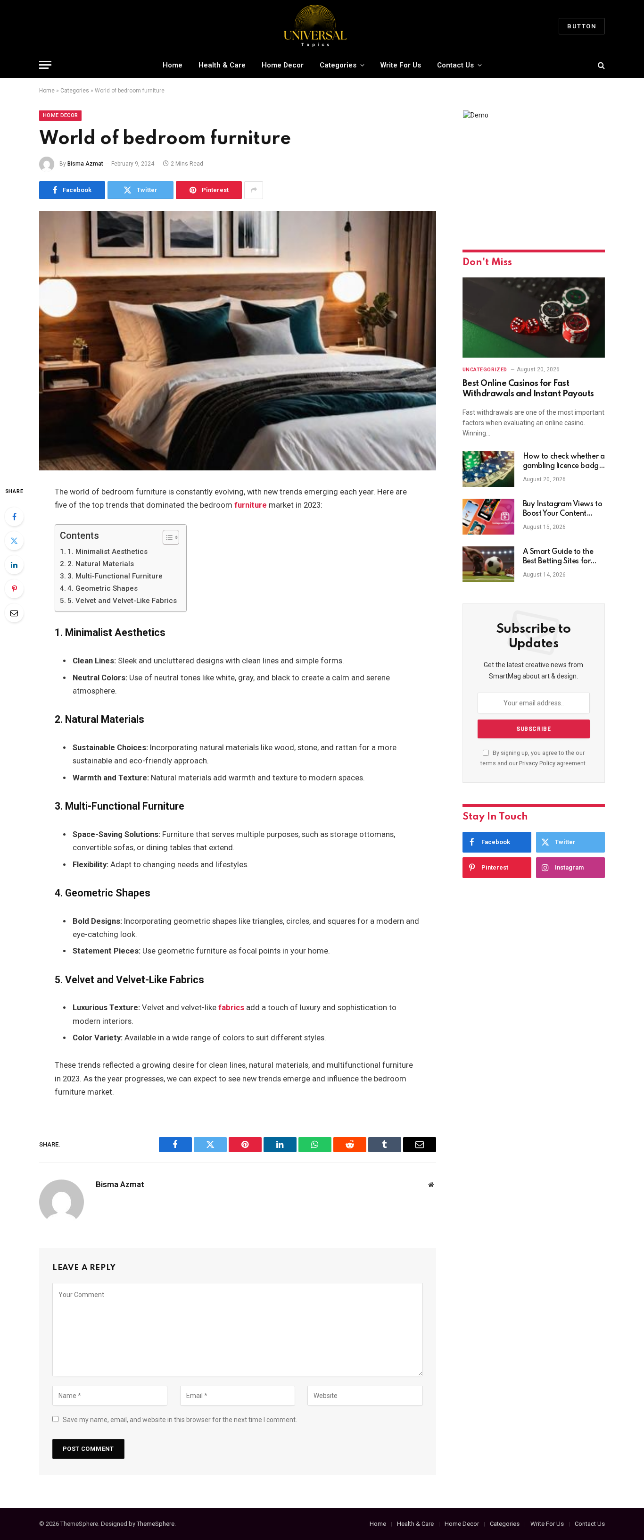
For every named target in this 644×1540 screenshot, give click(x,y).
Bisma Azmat (85, 163)
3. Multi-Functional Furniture (115, 576)
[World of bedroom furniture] (237, 340)
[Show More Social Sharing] (253, 190)
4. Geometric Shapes (102, 588)
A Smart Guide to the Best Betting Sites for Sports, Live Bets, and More (558, 557)
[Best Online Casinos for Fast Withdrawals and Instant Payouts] (533, 317)
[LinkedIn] (14, 564)
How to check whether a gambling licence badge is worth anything (564, 462)
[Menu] (45, 64)
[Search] (600, 64)
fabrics (231, 1007)
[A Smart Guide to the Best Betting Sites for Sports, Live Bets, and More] (488, 564)
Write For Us (400, 65)
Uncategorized (484, 370)
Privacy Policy (537, 763)
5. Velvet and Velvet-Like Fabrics (122, 600)
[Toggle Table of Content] (166, 537)
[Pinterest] (14, 588)
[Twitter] (14, 540)
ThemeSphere (155, 1523)
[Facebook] (14, 516)
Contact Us (455, 65)
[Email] (14, 612)
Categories (338, 65)
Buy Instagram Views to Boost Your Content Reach (563, 510)
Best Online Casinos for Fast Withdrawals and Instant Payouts (528, 388)
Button (581, 26)
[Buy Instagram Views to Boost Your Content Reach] (488, 517)
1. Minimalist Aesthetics (107, 551)
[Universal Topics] (322, 26)
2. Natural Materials (100, 564)
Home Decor (283, 65)
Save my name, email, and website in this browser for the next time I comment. (180, 1419)
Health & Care (222, 65)
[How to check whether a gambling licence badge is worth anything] (488, 469)
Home (172, 65)
